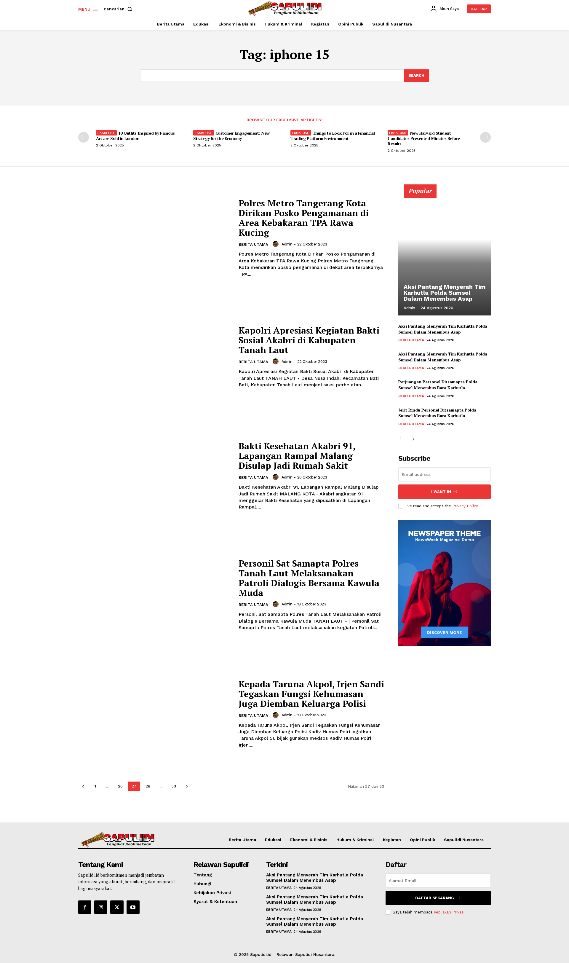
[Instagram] (100, 906)
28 (148, 786)
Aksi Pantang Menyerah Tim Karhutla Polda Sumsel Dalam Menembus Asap (445, 292)
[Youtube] (133, 906)
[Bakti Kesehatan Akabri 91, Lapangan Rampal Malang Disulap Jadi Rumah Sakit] (154, 475)
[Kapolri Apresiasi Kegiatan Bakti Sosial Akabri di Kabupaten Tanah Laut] (154, 356)
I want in (441, 492)
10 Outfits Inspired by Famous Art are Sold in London (135, 135)
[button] (119, 9)
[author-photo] (276, 244)
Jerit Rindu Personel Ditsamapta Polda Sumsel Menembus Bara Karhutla (437, 413)
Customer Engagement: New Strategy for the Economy (231, 135)
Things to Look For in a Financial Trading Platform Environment (332, 135)
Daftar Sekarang (434, 898)
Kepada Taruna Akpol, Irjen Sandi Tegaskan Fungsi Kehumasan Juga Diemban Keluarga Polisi (311, 694)
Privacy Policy (465, 506)
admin (287, 244)
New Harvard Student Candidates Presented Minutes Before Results (424, 138)
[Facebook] (84, 906)
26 (120, 786)
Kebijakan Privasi (449, 912)
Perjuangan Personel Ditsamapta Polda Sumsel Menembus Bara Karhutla (437, 384)
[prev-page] (83, 137)
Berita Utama (253, 244)
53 (173, 786)
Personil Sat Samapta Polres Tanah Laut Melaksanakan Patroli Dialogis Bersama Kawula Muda (309, 578)
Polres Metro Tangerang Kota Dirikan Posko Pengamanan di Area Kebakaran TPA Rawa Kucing (304, 217)
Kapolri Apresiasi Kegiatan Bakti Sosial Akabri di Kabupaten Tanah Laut (309, 340)
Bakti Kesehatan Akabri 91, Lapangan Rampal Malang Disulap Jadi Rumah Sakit (297, 455)
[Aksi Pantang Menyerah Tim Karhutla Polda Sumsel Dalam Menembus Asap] (444, 253)
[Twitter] (116, 906)
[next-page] (485, 137)
